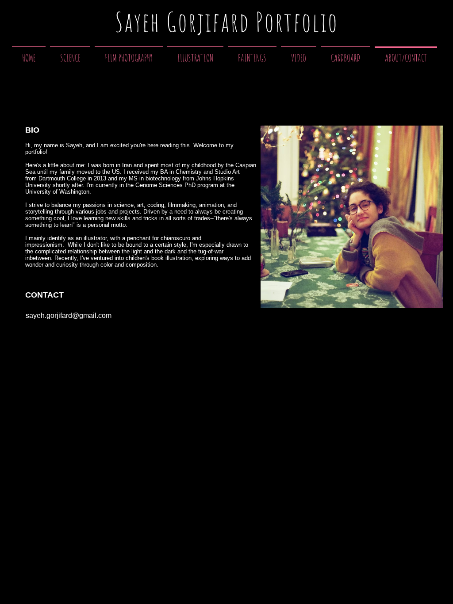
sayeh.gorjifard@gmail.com (68, 315)
